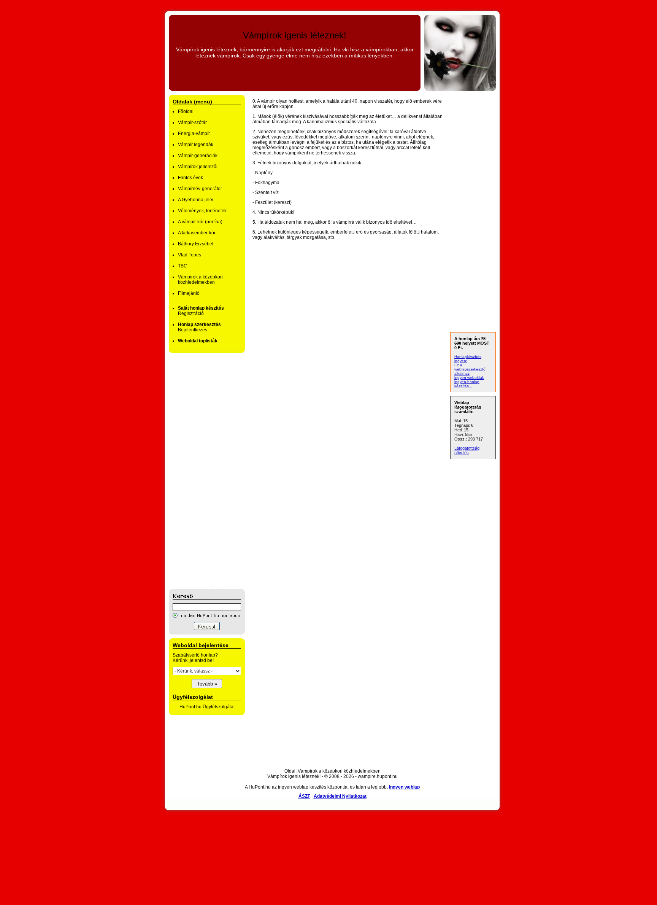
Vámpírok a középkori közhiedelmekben (200, 279)
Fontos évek (190, 177)
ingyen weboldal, (469, 377)
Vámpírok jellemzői (197, 166)
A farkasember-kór (197, 232)
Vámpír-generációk (197, 155)
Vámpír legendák (195, 144)
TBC (182, 266)
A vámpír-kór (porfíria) (200, 221)
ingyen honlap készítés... (466, 384)
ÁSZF (304, 796)
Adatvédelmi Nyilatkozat (340, 796)
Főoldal (186, 111)
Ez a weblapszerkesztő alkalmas (470, 369)
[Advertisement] (199, 471)
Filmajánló (189, 293)
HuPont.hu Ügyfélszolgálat (207, 706)
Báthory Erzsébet (195, 244)
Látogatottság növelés (466, 450)
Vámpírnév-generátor (200, 188)
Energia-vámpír (194, 133)
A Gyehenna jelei (195, 199)
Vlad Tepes (189, 255)
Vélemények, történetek (202, 210)
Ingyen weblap (404, 787)
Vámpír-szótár (192, 122)
